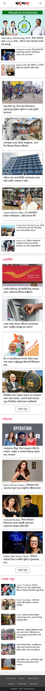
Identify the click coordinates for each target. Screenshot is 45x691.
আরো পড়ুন (22, 409)
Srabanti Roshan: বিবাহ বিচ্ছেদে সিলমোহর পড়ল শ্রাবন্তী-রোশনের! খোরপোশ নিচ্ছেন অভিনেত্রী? (18, 523)
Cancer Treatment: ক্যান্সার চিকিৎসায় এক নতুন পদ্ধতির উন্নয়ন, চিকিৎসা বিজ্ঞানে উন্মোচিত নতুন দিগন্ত (30, 588)
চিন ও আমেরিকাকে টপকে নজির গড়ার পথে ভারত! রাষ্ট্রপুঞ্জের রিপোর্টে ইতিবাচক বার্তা (21, 362)
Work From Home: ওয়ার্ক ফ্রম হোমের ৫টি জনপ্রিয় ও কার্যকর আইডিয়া (27, 603)
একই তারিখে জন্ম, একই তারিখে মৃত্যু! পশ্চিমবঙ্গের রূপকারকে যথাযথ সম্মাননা (29, 662)
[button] (40, 3)
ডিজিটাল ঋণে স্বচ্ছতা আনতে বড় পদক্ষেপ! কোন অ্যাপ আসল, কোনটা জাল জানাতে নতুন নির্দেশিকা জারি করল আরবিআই (22, 398)
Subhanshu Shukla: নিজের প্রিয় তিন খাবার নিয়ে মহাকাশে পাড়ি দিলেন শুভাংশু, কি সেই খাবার (29, 52)
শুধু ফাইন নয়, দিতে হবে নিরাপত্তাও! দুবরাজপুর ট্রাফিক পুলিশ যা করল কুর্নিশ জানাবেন (21, 110)
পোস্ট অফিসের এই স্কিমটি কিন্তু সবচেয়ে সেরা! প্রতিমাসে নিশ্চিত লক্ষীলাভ (21, 290)
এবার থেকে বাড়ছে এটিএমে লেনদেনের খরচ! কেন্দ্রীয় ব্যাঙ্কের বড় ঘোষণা (20, 325)
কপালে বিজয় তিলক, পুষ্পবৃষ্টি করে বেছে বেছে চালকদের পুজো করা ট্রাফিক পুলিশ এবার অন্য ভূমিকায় (28, 647)
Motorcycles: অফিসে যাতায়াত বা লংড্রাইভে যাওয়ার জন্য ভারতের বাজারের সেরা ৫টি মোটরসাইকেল (28, 243)
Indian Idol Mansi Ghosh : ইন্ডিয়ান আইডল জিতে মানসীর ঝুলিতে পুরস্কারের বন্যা (21, 560)
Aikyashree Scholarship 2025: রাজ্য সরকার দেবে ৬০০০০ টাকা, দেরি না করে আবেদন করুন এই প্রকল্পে (22, 41)
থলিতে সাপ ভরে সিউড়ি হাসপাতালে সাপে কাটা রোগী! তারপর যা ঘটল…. (21, 179)
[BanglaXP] (22, 3)
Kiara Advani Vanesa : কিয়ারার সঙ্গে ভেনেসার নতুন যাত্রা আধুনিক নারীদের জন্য (22, 486)
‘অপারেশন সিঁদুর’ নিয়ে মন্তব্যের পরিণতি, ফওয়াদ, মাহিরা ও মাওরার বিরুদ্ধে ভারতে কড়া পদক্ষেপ (21, 452)
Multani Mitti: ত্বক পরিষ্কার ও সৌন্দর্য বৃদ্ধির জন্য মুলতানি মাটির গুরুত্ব (30, 66)
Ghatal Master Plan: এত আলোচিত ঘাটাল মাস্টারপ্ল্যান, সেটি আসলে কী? (20, 214)
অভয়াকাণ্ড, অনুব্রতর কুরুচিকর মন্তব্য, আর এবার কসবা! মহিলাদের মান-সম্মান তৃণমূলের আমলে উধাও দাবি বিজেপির (29, 633)
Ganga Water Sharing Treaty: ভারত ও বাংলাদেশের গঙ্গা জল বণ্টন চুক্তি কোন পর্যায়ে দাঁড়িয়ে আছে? (30, 228)
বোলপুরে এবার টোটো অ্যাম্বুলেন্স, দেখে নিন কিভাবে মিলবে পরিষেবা (20, 144)
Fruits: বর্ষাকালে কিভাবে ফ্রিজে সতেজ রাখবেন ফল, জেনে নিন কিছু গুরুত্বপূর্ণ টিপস (29, 618)
